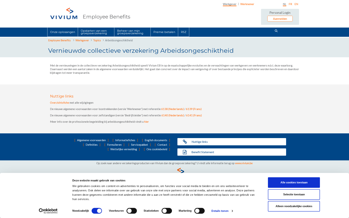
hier (146, 121)
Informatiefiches (125, 140)
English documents (156, 140)
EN (296, 4)
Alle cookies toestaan (294, 182)
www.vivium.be (244, 163)
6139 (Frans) (194, 109)
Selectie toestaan (294, 194)
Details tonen (219, 210)
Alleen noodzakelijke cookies (294, 206)
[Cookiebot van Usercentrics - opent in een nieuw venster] (48, 211)
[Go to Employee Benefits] (63, 13)
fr (290, 4)
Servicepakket (139, 144)
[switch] (132, 211)
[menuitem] (229, 4)
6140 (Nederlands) (172, 115)
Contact (162, 144)
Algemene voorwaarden (91, 140)
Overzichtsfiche (59, 102)
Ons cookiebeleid (157, 149)
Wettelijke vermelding (123, 149)
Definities (92, 144)
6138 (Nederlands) (172, 109)
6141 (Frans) (194, 115)
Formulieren (114, 144)
